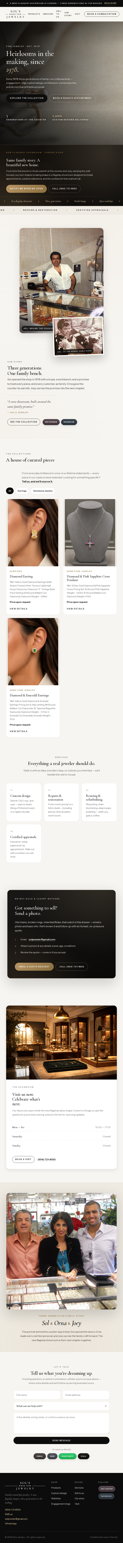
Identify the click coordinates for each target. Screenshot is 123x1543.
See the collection (23, 422)
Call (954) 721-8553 (71, 967)
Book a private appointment (72, 98)
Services (48, 14)
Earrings (22, 491)
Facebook (69, 422)
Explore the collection (27, 98)
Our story (68, 14)
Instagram (51, 422)
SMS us (9, 1514)
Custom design (59, 1493)
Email (40, 1456)
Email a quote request (34, 967)
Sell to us (59, 14)
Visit (77, 14)
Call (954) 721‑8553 (64, 189)
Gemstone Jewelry (42, 491)
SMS (52, 1456)
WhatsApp (68, 1456)
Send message (61, 1440)
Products (34, 14)
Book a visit (23, 1159)
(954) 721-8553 (47, 1159)
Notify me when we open (26, 189)
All (10, 491)
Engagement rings (60, 1503)
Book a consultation (101, 14)
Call (83, 1456)
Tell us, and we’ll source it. (37, 481)
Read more (110, 3)
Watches (56, 1498)
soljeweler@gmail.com (42, 939)
